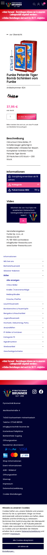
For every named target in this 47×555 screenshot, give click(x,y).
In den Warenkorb (26, 117)
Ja (23, 220)
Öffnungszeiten (10, 440)
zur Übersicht (16, 34)
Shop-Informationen (12, 461)
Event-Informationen (12, 465)
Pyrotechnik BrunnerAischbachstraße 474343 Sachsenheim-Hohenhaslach (19, 410)
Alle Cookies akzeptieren (23, 540)
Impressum (15, 534)
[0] (42, 4)
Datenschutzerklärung (31, 531)
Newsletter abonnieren (13, 445)
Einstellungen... (8, 551)
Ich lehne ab (23, 546)
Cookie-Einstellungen (12, 494)
